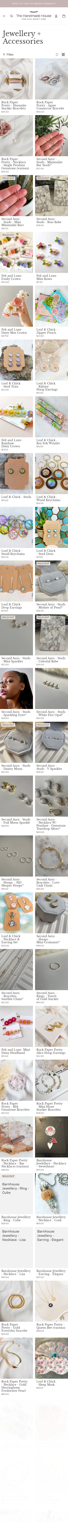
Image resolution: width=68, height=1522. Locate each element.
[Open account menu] (56, 16)
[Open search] (11, 16)
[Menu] (4, 16)
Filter (10, 54)
